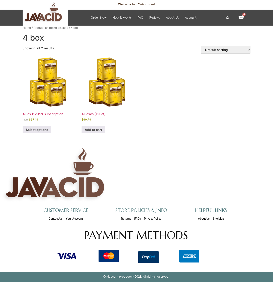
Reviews (154, 17)
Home (27, 28)
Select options (37, 130)
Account (190, 17)
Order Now (99, 17)
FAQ (140, 17)
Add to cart (93, 130)
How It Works (122, 17)
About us (172, 17)
